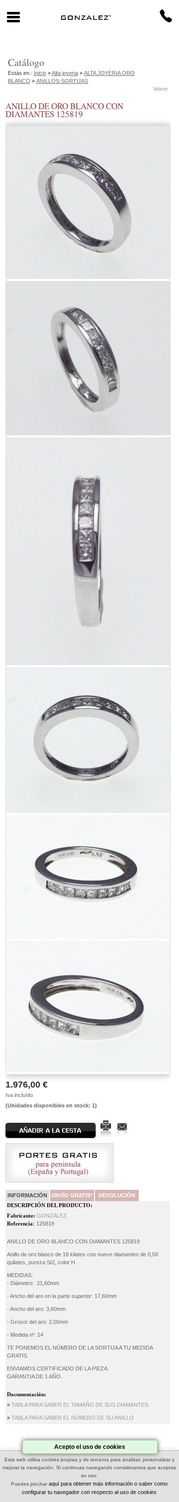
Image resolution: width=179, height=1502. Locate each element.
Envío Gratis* (72, 1195)
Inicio (40, 73)
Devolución (116, 1195)
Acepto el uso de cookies (89, 1446)
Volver (160, 89)
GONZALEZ (52, 1216)
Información (27, 1195)
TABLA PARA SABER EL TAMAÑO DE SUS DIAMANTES (79, 1405)
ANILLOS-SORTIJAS (62, 81)
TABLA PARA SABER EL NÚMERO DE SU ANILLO (72, 1418)
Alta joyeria (65, 73)
